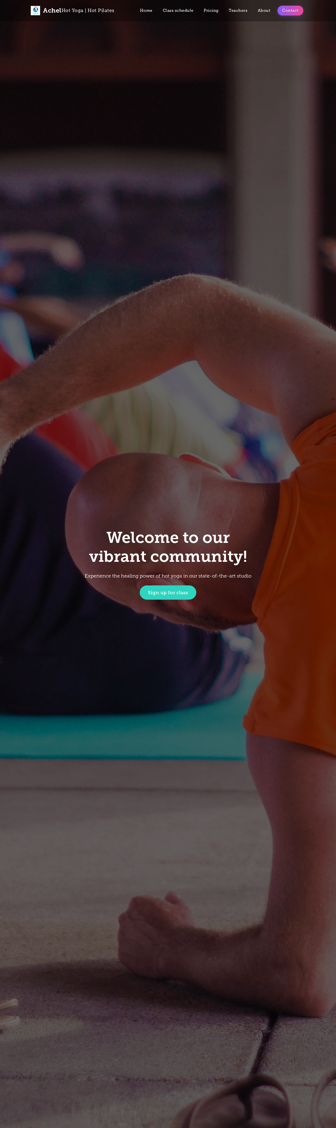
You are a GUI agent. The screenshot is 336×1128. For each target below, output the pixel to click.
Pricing (211, 10)
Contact (290, 10)
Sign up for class (168, 592)
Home (146, 10)
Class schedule (178, 10)
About (264, 10)
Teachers (238, 10)
